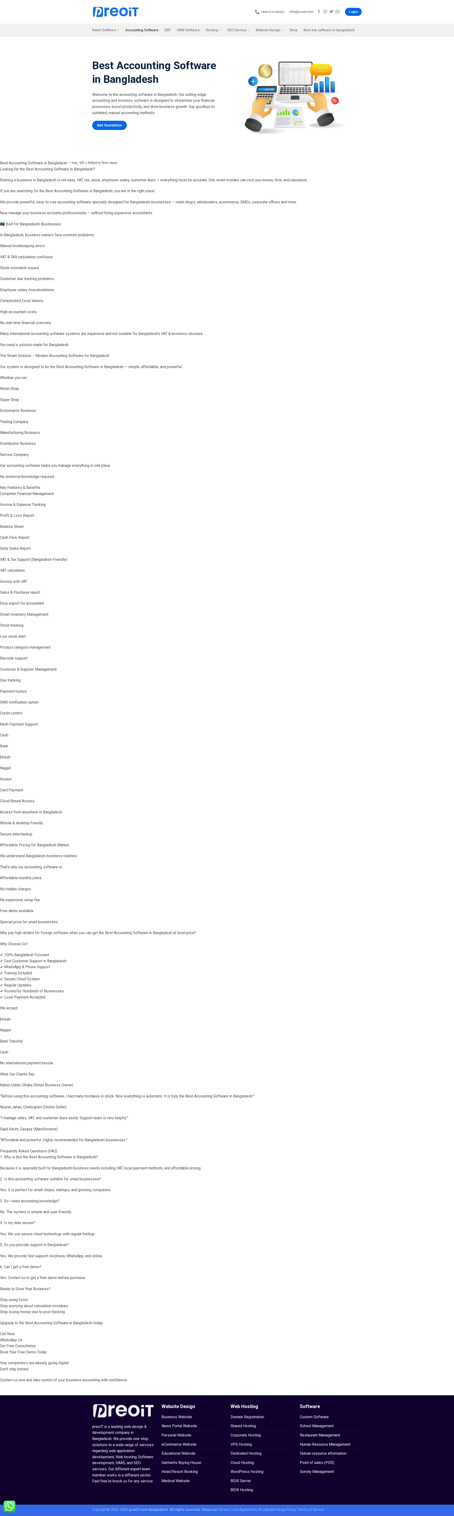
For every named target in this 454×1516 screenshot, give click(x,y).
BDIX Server (241, 1481)
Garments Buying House (181, 1462)
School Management (317, 1426)
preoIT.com (138, 1510)
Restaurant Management (320, 1435)
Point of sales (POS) (317, 1462)
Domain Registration (247, 1417)
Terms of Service (311, 1510)
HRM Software (188, 30)
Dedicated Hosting (246, 1453)
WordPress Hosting (247, 1471)
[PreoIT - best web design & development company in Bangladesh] (115, 12)
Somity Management (317, 1471)
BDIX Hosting (242, 1490)
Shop (293, 30)
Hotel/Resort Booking (180, 1471)
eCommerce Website (179, 1444)
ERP (168, 30)
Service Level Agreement (237, 1510)
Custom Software (314, 1417)
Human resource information (323, 1453)
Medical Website (176, 1481)
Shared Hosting (243, 1426)
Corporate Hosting (246, 1435)
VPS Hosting (241, 1444)
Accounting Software (141, 30)
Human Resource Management (325, 1444)
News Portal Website (179, 1426)
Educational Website (178, 1453)
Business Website (177, 1417)
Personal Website (176, 1435)
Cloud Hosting (242, 1462)
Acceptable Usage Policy (277, 1510)
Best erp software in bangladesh (329, 30)
